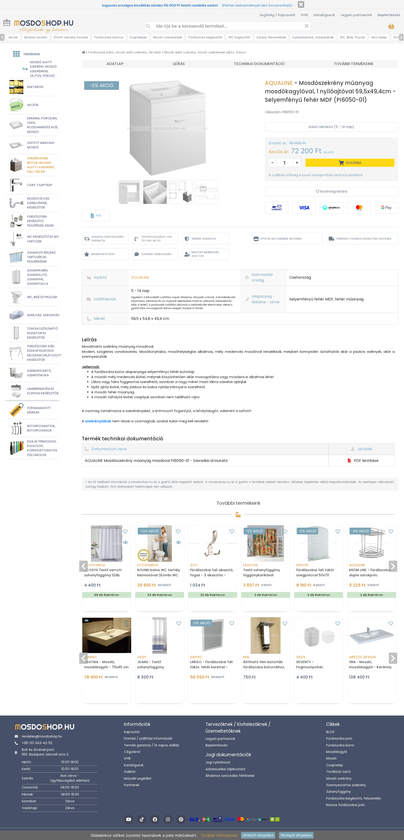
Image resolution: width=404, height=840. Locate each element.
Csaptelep (334, 765)
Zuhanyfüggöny (338, 791)
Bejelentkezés (389, 15)
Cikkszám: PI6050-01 (282, 112)
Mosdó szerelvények (167, 37)
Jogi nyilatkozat (218, 762)
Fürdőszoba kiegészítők (205, 37)
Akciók (13, 37)
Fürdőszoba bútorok (108, 37)
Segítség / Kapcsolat (277, 15)
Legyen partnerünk (356, 15)
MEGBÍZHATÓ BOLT (103, 254)
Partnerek (131, 785)
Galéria (129, 772)
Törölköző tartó (338, 772)
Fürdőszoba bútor (340, 745)
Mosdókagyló (336, 752)
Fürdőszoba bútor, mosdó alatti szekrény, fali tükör (125, 52)
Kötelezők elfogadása (258, 835)
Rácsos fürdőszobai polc (345, 805)
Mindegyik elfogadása (296, 835)
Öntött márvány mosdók (71, 37)
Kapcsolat (132, 732)
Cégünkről (132, 752)
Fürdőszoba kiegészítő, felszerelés (353, 798)
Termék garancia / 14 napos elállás (151, 745)
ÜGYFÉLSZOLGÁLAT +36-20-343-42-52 (157, 239)
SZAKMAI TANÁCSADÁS (156, 254)
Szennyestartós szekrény (346, 785)
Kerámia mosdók (35, 37)
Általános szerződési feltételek (230, 776)
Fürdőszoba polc (339, 738)
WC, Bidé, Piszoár (352, 37)
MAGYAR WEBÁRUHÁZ (205, 254)
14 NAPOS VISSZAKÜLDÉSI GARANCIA (107, 239)
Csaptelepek (138, 37)
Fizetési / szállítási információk (148, 738)
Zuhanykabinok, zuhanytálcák (313, 37)
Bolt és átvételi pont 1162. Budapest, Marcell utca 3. (45, 752)
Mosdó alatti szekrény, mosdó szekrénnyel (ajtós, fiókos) (205, 52)
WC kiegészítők (239, 37)
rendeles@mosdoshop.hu (42, 736)
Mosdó (331, 758)
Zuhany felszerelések (271, 37)
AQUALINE (279, 83)
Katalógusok (324, 15)
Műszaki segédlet (138, 778)
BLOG (330, 732)
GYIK (304, 15)
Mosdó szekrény (339, 778)
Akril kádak (379, 37)
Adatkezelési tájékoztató (225, 769)
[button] (96, 215)
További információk (219, 835)
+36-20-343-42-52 (37, 743)
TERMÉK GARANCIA (203, 239)
